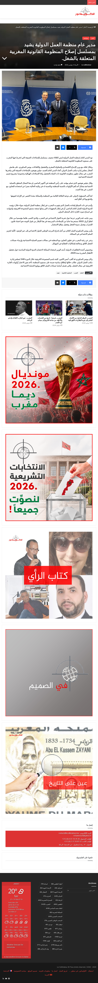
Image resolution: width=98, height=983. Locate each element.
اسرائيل (58, 888)
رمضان (58, 928)
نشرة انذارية (57, 949)
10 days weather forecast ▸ (16, 957)
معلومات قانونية (44, 971)
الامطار (43, 892)
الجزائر (58, 896)
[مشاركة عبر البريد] (57, 147)
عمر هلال (58, 933)
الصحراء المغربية (45, 900)
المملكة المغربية (56, 912)
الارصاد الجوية (56, 892)
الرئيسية (91, 27)
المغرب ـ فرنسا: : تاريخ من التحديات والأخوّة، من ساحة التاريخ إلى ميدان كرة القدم (50, 320)
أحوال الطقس (56, 884)
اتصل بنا (54, 971)
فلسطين (47, 937)
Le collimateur (86, 65)
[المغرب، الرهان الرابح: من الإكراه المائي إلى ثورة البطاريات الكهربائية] (79, 308)
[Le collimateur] (85, 12)
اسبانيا (44, 884)
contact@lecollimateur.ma (69, 833)
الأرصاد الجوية (45, 888)
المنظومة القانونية (67, 273)
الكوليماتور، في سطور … (77, 971)
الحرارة (47, 896)
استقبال (90, 971)
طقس (48, 928)
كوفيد (46, 941)
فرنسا (58, 937)
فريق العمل (63, 971)
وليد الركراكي (43, 949)
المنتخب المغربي (55, 916)
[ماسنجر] (63, 147)
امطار (59, 924)
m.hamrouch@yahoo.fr (82, 835)
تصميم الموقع (32, 971)
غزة (47, 933)
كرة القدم (57, 941)
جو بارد (49, 924)
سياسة (86, 38)
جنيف (58, 273)
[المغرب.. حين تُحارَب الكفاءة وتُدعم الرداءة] (18, 308)
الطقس (58, 904)
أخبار (85, 27)
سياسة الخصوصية (20, 971)
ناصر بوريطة (56, 945)
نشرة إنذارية (42, 945)
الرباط (58, 900)
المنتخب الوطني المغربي (53, 920)
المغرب (76, 273)
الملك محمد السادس (54, 908)
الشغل (82, 273)
